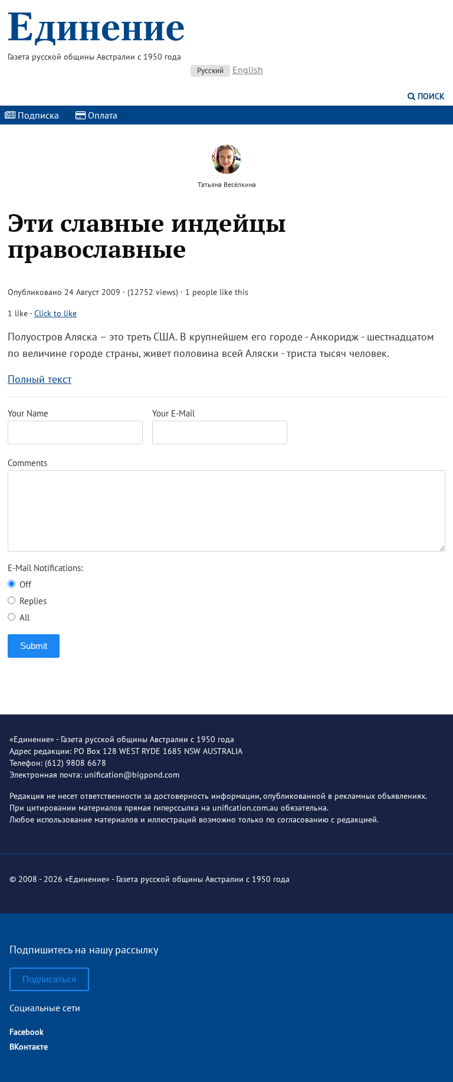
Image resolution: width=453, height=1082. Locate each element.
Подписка (37, 115)
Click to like (55, 313)
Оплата (101, 115)
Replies (32, 600)
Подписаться (49, 979)
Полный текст (39, 379)
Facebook (26, 1032)
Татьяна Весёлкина (227, 184)
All (23, 617)
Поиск (430, 96)
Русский (210, 70)
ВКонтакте (28, 1046)
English (247, 70)
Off (24, 584)
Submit (33, 646)
